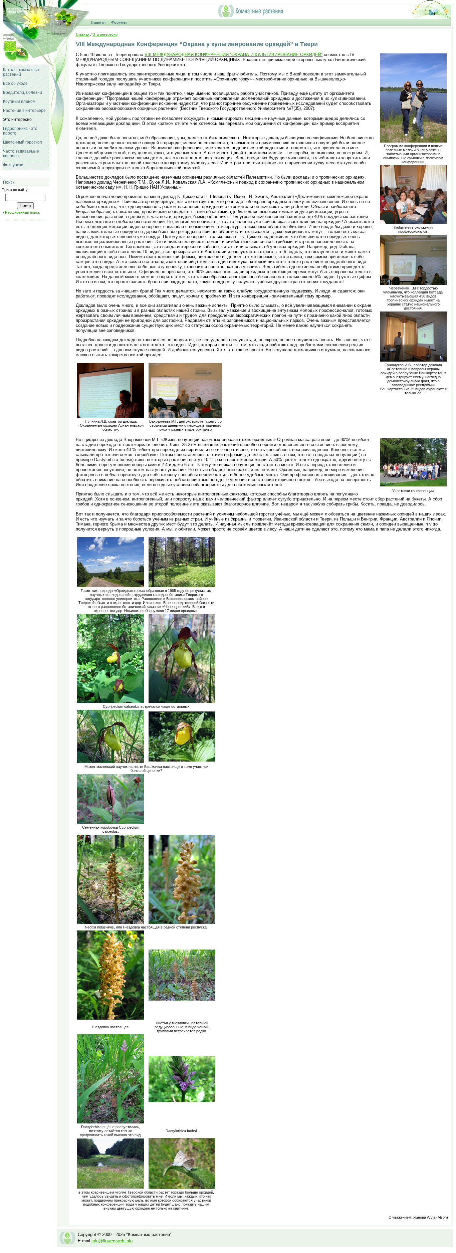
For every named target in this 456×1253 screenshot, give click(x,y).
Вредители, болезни (22, 92)
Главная (98, 22)
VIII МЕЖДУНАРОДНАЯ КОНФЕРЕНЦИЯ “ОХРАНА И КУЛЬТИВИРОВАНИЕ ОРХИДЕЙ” (233, 54)
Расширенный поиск (22, 212)
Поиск (8, 182)
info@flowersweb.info (112, 1240)
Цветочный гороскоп (22, 142)
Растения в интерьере (24, 110)
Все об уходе (15, 83)
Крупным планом (19, 101)
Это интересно (17, 119)
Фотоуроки (13, 165)
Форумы (119, 22)
